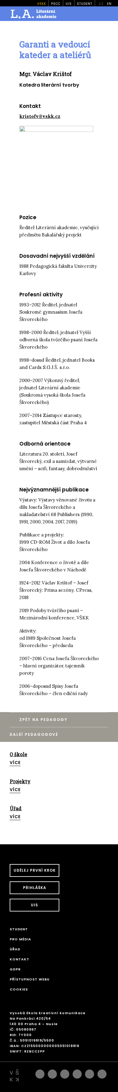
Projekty (20, 781)
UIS (69, 4)
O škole (18, 754)
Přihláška (34, 887)
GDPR (15, 969)
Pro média (20, 939)
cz (101, 4)
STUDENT (84, 4)
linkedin (64, 1073)
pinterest (89, 1073)
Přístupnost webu (30, 979)
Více (15, 763)
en (109, 4)
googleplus (77, 1073)
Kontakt (19, 959)
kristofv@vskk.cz (39, 116)
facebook (39, 1073)
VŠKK (41, 4)
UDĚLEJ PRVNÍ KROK (35, 870)
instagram (52, 1073)
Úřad (15, 808)
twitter (102, 1073)
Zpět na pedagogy (43, 719)
